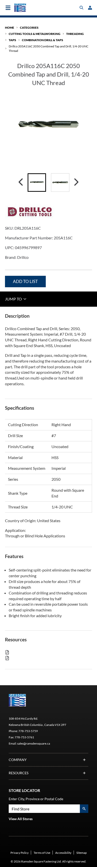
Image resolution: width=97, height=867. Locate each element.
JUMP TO (14, 298)
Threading (75, 34)
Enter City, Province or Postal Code (36, 799)
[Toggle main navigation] (8, 8)
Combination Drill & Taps (42, 40)
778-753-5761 (24, 737)
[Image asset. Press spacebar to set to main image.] (37, 182)
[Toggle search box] (81, 7)
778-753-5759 (28, 731)
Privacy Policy (19, 853)
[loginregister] (90, 8)
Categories (29, 27)
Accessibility (63, 853)
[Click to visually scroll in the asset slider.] (20, 183)
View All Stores (21, 819)
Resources (18, 773)
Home (9, 27)
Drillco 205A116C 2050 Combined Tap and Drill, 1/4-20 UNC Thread (48, 48)
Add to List (25, 281)
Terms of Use (42, 853)
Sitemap (81, 853)
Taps (12, 40)
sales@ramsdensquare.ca (33, 743)
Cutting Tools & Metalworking (34, 34)
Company (18, 760)
